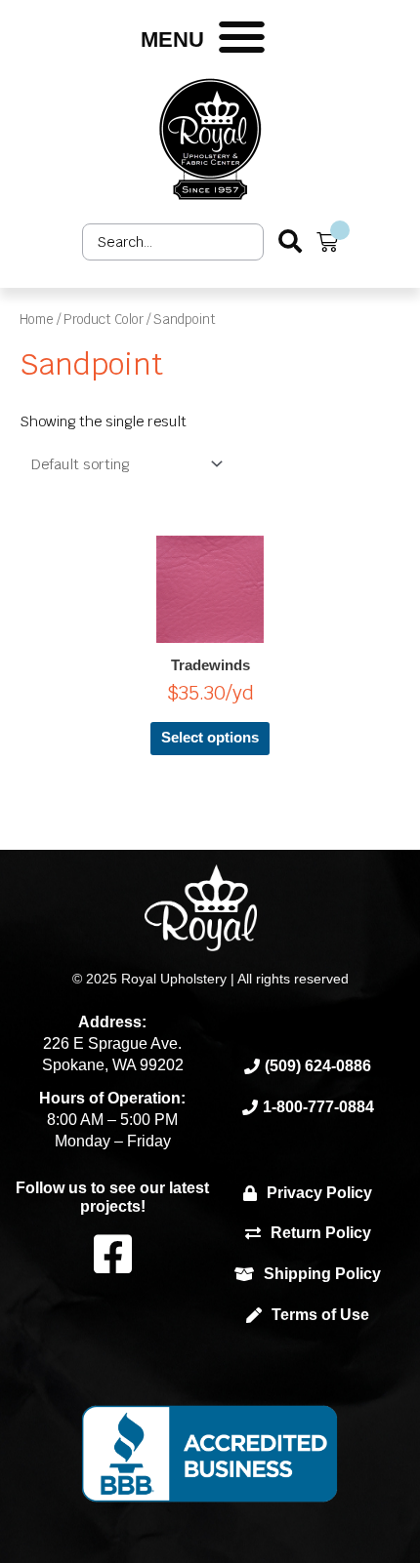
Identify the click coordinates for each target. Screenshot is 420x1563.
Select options (210, 737)
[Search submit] (290, 241)
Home (37, 319)
